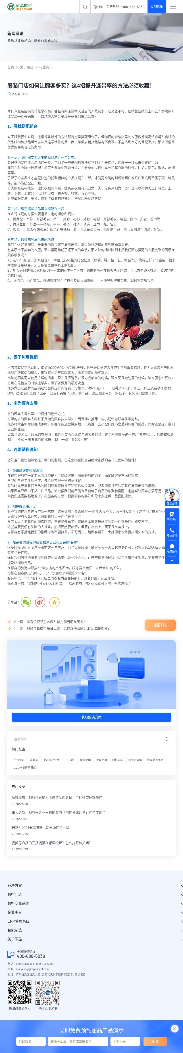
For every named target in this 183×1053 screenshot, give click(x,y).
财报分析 (117, 760)
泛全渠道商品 (155, 760)
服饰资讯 (19, 760)
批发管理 (101, 760)
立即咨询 (157, 6)
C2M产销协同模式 (25, 767)
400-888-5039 (31, 956)
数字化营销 (135, 760)
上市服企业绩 (51, 760)
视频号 (34, 760)
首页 (10, 67)
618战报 (70, 760)
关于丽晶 (26, 67)
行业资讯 (45, 67)
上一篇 (50, 622)
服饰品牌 (85, 760)
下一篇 (63, 628)
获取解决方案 (91, 717)
